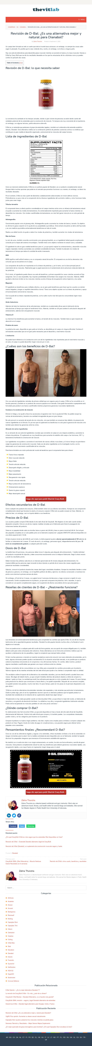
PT (58, 1037)
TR (84, 1037)
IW (39, 1037)
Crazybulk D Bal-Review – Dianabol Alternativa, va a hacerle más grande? (30, 997)
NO (54, 1037)
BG (10, 1037)
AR (7, 1037)
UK (46, 1040)
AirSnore (10, 898)
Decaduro (11, 950)
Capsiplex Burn (13, 922)
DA (17, 1037)
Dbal (9, 946)
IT (45, 1037)
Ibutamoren (11, 977)
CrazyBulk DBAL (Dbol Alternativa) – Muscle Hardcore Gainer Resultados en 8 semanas (23, 861)
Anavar (10, 905)
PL (61, 1037)
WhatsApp (30, 826)
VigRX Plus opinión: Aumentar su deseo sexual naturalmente (25, 1016)
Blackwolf (11, 915)
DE (33, 1037)
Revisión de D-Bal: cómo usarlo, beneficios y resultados (68, 860)
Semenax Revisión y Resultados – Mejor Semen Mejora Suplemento (28, 1023)
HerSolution (11, 967)
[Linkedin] (9, 815)
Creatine (10, 936)
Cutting (10, 939)
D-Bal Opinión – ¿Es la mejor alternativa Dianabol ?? (23, 990)
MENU (82, 20)
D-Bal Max (11, 943)
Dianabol (15, 853)
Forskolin (11, 960)
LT (51, 1037)
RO (64, 1037)
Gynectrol (11, 964)
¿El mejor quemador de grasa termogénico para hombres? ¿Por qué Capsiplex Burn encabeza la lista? (39, 1027)
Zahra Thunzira (26, 870)
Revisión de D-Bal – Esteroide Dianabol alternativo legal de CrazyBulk (28, 842)
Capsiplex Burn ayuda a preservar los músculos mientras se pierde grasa (29, 1020)
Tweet (22, 826)
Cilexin (10, 929)
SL (74, 1037)
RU (68, 1037)
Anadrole (11, 901)
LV (48, 1037)
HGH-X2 (10, 970)
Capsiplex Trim (13, 925)
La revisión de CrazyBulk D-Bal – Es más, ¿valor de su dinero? (26, 993)
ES (78, 1037)
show (20, 63)
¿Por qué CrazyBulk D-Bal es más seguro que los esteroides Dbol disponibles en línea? (34, 837)
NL (20, 1037)
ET (23, 1037)
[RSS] (46, 2)
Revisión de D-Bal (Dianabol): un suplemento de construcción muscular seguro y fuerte (34, 846)
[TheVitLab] (46, 9)
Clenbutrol (11, 932)
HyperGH (11, 974)
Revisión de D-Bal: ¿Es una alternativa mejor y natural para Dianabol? (28, 1013)
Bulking (10, 919)
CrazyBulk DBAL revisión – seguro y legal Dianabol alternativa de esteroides (30, 1000)
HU (42, 1037)
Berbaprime (11, 912)
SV (81, 1037)
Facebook (13, 826)
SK (71, 1037)
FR (29, 1037)
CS (14, 1037)
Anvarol (10, 908)
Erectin (10, 957)
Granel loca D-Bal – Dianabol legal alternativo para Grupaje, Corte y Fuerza (30, 1004)
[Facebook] (19, 815)
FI (26, 1037)
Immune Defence (13, 981)
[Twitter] (14, 815)
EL (36, 1037)
